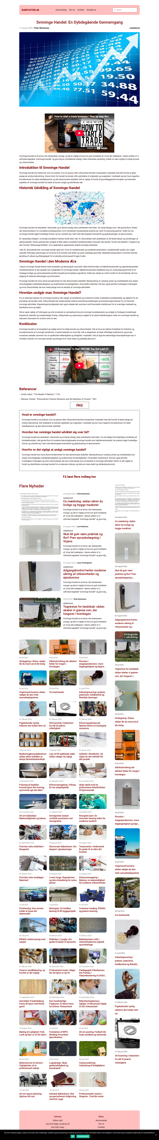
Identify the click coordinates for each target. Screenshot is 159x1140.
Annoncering (61, 10)
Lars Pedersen (82, 527)
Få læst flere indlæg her (79, 476)
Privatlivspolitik (83, 1136)
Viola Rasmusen (83, 494)
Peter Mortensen (41, 28)
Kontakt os (91, 10)
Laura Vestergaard (84, 563)
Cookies (80, 10)
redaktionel (135, 28)
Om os (72, 10)
